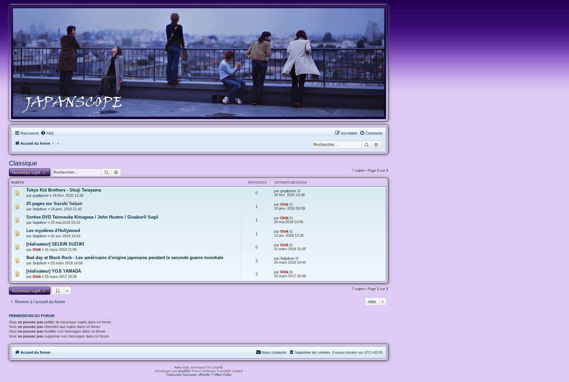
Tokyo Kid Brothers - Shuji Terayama (63, 190)
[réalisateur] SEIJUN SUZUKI (55, 244)
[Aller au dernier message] (299, 191)
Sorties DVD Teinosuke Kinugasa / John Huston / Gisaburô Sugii (92, 217)
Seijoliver (40, 209)
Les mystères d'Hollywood (53, 230)
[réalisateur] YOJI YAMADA (53, 271)
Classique (23, 163)
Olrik (284, 204)
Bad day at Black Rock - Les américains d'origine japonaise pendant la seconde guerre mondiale (124, 257)
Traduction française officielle (188, 374)
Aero (177, 367)
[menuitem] (47, 133)
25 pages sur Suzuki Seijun (54, 203)
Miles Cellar (222, 374)
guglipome (41, 195)
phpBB (183, 371)
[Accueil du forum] (198, 62)
